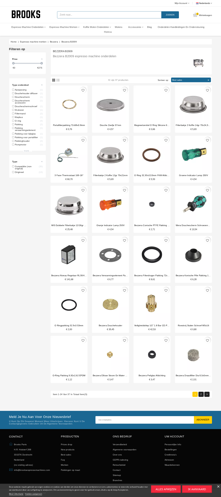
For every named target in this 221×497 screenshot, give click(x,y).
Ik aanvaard (197, 489)
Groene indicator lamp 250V (193, 175)
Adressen (169, 460)
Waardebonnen (172, 465)
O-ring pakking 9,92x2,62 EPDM (69, 375)
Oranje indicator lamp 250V (111, 225)
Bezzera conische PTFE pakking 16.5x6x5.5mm (158, 225)
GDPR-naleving (120, 460)
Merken (64, 465)
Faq (63, 460)
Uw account (174, 436)
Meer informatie (16, 494)
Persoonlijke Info (173, 444)
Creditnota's (171, 454)
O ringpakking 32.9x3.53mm (69, 325)
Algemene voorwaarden (124, 449)
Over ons (117, 454)
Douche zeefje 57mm (110, 125)
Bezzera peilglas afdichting (152, 375)
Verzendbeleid (120, 444)
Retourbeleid (119, 465)
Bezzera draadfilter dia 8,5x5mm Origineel (197, 375)
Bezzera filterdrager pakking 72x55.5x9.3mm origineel (161, 275)
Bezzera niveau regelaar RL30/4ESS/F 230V (74, 275)
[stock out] (149, 253)
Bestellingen (171, 449)
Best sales (191, 80)
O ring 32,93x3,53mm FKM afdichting (153, 175)
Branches (117, 480)
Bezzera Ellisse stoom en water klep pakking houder (119, 375)
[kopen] (66, 103)
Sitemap (117, 475)
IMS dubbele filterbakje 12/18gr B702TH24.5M (74, 225)
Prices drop (66, 444)
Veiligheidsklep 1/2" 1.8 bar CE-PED (152, 325)
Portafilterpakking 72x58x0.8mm (69, 125)
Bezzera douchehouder (110, 325)
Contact (116, 470)
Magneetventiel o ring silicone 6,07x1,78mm (157, 125)
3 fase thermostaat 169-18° (69, 175)
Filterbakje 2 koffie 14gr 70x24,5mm (194, 125)
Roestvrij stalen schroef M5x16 (193, 325)
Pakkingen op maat (70, 470)
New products (68, 449)
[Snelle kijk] (72, 103)
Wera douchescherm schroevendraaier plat (197, 225)
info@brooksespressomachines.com (32, 470)
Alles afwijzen (166, 489)
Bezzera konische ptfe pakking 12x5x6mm (197, 275)
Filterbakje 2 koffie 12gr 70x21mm (110, 175)
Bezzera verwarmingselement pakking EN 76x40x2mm (120, 275)
